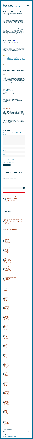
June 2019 (5, 299)
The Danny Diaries (7, 278)
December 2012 (6, 364)
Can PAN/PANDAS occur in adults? (9, 205)
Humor (5, 248)
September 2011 (6, 381)
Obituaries (5, 261)
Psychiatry (6, 267)
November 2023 (6, 290)
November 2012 (6, 365)
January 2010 (6, 403)
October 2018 (6, 308)
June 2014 (5, 347)
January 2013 (6, 363)
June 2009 (5, 411)
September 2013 (6, 354)
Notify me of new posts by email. (8, 162)
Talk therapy (6, 276)
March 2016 (6, 329)
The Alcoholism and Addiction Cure (10, 277)
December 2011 (6, 377)
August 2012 (6, 368)
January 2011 (6, 390)
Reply (4, 124)
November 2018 (6, 307)
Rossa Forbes (7, 5)
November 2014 (6, 343)
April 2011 (5, 386)
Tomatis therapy (6, 280)
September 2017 (6, 320)
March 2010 (6, 401)
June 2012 (5, 371)
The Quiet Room (6, 279)
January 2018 (6, 318)
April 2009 (6, 413)
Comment (5, 134)
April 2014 (5, 348)
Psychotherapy (6, 268)
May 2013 (5, 358)
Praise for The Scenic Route (7, 429)
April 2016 (5, 328)
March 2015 (6, 338)
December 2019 (6, 296)
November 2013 (6, 352)
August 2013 (6, 355)
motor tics (5, 258)
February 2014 (6, 349)
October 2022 (6, 291)
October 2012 (6, 366)
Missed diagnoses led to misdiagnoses (10, 198)
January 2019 (6, 305)
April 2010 (5, 400)
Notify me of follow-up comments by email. (10, 159)
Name (4, 146)
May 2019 (5, 300)
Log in (5, 421)
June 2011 (5, 384)
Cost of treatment (7, 242)
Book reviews (6, 240)
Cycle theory (6, 244)
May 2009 (5, 412)
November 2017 (6, 319)
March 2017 (6, 324)
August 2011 (6, 382)
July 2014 (5, 346)
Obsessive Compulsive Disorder (9, 262)
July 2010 (5, 396)
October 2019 (6, 297)
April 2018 (5, 315)
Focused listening (7, 247)
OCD (5, 263)
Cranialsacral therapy (7, 243)
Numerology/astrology (7, 260)
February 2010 (6, 402)
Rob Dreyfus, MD (6, 223)
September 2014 (6, 345)
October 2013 (6, 353)
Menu (28, 5)
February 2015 (6, 339)
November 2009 (6, 405)
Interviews (6, 249)
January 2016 (6, 330)
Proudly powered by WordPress (11, 436)
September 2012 (6, 367)
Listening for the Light (7, 252)
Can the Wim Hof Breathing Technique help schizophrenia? (14, 200)
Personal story (6, 266)
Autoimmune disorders (8, 238)
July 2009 (5, 410)
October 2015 (6, 333)
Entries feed (6, 422)
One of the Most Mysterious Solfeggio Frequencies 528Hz (13, 196)
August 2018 (6, 310)
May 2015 (5, 336)
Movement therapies (7, 259)
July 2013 (5, 356)
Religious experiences (7, 270)
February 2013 (6, 362)
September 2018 (6, 309)
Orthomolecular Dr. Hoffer (11, 213)
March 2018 (6, 316)
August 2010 (6, 395)
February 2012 (6, 375)
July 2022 (5, 292)
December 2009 (6, 404)
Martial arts (6, 253)
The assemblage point (13, 229)
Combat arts (6, 241)
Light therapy (6, 251)
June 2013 (5, 357)
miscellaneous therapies (8, 257)
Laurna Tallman (6, 250)
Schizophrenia (6, 272)
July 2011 (5, 383)
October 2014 (6, 344)
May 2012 (5, 372)
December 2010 (6, 391)
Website (4, 154)
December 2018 (6, 306)
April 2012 (5, 373)
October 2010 (6, 393)
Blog (4, 431)
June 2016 (5, 327)
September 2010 (6, 394)
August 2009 (6, 409)
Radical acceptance (7, 269)
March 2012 (6, 374)
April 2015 (5, 337)
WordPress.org (6, 424)
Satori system (6, 271)
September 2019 (6, 298)
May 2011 (5, 385)
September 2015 (6, 334)
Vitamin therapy (6, 281)
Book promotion (6, 239)
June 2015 (5, 335)
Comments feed (6, 423)
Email (4, 150)
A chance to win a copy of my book (9, 202)
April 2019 (5, 301)
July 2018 (5, 311)
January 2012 (6, 376)
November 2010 (6, 392)
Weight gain (6, 282)
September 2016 (6, 326)
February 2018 (6, 317)
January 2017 (6, 325)
